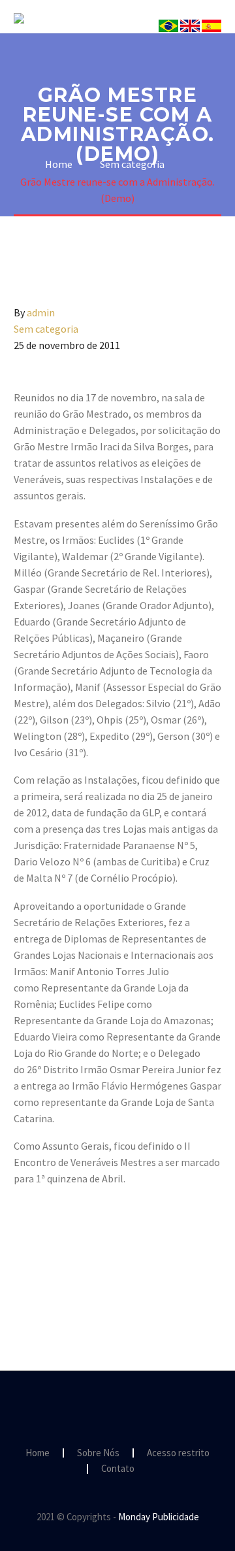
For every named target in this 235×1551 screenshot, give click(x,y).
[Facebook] (22, 1287)
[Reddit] (117, 1287)
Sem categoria (46, 328)
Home (37, 1453)
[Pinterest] (60, 1287)
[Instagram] (117, 1406)
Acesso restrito (178, 1453)
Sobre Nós (183, 37)
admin (41, 312)
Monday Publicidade (158, 1516)
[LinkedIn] (98, 1287)
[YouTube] (134, 1406)
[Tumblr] (79, 1287)
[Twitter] (41, 1287)
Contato (117, 1469)
